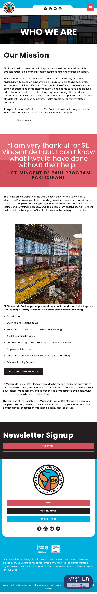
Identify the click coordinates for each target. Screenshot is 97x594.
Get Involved (48, 511)
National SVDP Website (23, 371)
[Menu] (90, 7)
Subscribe (48, 446)
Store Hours (48, 519)
